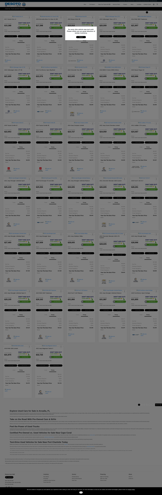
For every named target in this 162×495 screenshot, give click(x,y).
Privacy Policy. (131, 489)
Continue (81, 37)
